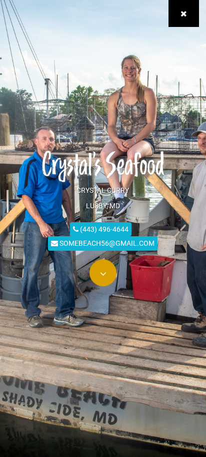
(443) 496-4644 (103, 229)
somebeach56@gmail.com (106, 243)
